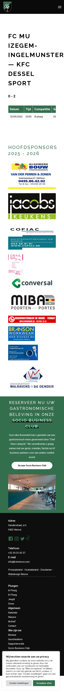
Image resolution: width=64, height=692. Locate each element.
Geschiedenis (15, 639)
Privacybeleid (15, 569)
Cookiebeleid (31, 569)
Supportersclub (16, 643)
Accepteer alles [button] (44, 683)
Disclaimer (46, 569)
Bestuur (12, 634)
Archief (12, 621)
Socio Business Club (19, 648)
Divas (11, 603)
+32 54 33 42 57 (16, 552)
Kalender (12, 612)
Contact (12, 626)
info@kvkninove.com (19, 561)
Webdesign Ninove (18, 574)
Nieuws (12, 617)
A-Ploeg (12, 590)
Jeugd (11, 599)
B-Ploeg (12, 594)
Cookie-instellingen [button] (19, 683)
